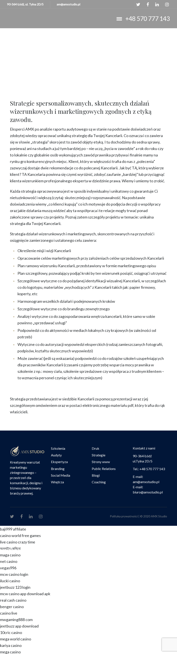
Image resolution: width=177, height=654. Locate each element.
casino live (8, 613)
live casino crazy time (17, 542)
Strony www (101, 462)
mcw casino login (14, 574)
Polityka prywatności (124, 516)
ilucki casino (10, 580)
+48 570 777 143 (147, 18)
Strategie (98, 455)
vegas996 (8, 567)
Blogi (96, 475)
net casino (8, 561)
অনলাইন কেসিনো (10, 548)
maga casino (10, 555)
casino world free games (20, 535)
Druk (95, 448)
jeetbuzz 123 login (15, 587)
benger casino (12, 606)
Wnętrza (57, 482)
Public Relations (104, 469)
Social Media (60, 475)
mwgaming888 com (16, 619)
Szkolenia (58, 448)
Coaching (99, 482)
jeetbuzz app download (19, 626)
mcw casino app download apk (25, 593)
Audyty (56, 455)
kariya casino (11, 645)
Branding (58, 469)
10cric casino (11, 632)
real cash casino (13, 600)
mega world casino (15, 639)
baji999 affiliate (13, 529)
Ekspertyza (59, 462)
